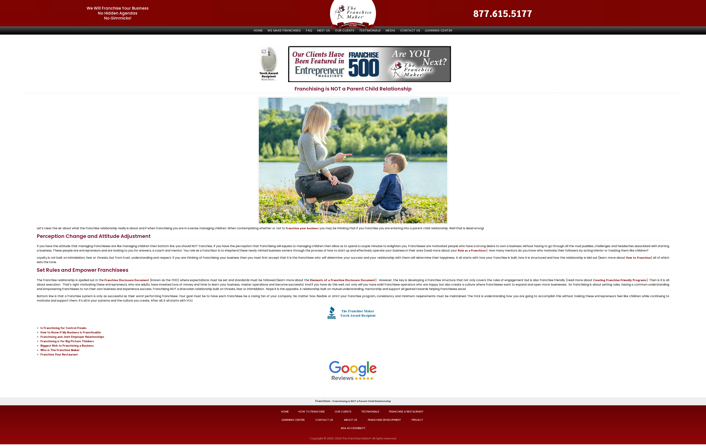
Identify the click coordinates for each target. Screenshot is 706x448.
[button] (284, 30)
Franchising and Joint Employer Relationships (72, 337)
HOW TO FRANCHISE (311, 411)
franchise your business (302, 228)
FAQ (309, 30)
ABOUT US (350, 420)
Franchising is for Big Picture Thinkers (67, 341)
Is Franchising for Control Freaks (63, 328)
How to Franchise (638, 257)
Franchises (322, 401)
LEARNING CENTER (438, 30)
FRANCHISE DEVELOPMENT (384, 420)
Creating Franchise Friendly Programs (619, 280)
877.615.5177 (502, 13)
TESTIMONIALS (370, 30)
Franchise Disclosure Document (126, 280)
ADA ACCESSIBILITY (353, 428)
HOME (285, 411)
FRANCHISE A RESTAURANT (406, 411)
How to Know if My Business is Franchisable (70, 332)
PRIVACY (417, 420)
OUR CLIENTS (344, 30)
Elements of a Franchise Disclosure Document (342, 280)
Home (258, 30)
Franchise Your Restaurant (59, 354)
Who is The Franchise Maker (60, 350)
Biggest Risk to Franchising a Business (67, 345)
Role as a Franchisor (472, 250)
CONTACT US (410, 30)
